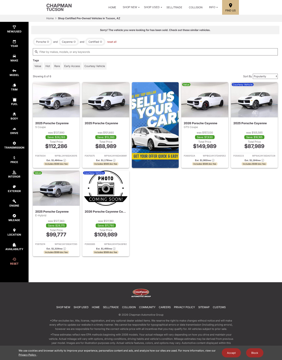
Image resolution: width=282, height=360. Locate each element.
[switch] (38, 66)
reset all (112, 41)
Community (147, 307)
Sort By (247, 76)
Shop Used (152, 7)
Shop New (130, 7)
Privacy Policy (184, 307)
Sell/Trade (174, 7)
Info (212, 7)
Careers (165, 307)
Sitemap (204, 307)
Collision (196, 7)
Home (112, 7)
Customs (219, 307)
